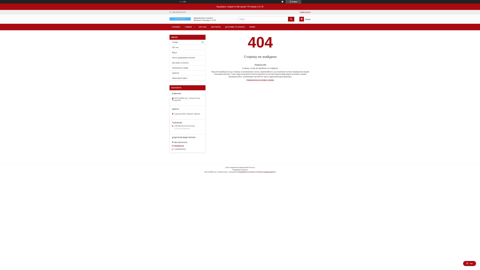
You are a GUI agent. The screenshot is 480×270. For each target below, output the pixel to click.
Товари (188, 27)
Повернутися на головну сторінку (260, 80)
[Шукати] (291, 19)
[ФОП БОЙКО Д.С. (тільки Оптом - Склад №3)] (180, 20)
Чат (471, 263)
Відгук (174, 53)
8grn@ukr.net (179, 146)
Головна (176, 27)
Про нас (203, 27)
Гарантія (175, 73)
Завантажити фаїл (179, 78)
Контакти (215, 27)
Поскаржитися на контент (247, 172)
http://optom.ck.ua (180, 142)
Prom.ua (252, 167)
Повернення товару (180, 68)
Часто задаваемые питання (183, 58)
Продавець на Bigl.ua (240, 170)
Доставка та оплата (235, 27)
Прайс (252, 27)
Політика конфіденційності (266, 172)
